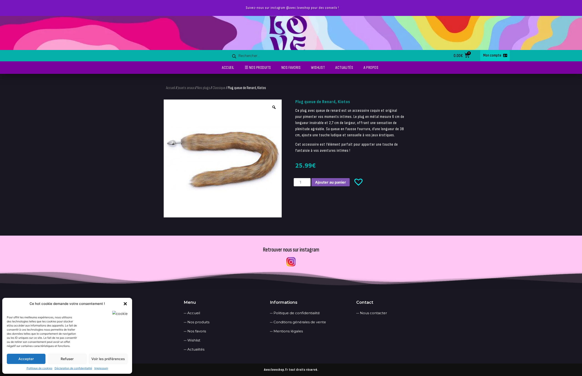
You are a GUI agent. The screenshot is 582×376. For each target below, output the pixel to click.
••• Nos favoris (195, 331)
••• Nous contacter (371, 313)
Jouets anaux (186, 88)
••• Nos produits (196, 322)
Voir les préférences (108, 359)
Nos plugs (203, 88)
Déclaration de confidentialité (73, 368)
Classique (219, 88)
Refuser (67, 359)
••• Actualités (194, 349)
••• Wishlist (192, 340)
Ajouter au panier (330, 182)
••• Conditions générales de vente (298, 322)
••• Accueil (192, 313)
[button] (125, 303)
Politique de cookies (39, 368)
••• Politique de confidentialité (295, 313)
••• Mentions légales (286, 331)
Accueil (170, 88)
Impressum (101, 368)
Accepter (26, 359)
